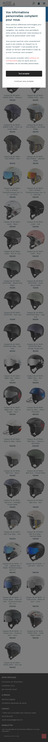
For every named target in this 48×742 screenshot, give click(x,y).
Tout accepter (24, 74)
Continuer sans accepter (24, 81)
